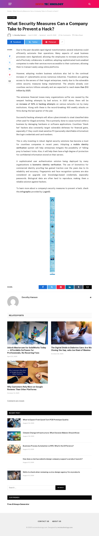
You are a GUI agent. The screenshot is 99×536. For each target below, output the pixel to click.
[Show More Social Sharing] (62, 42)
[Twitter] (9, 62)
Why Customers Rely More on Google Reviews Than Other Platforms (25, 388)
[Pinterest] (9, 74)
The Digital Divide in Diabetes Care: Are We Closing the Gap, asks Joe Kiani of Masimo (71, 349)
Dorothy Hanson (20, 35)
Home (9, 11)
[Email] (9, 81)
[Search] (89, 4)
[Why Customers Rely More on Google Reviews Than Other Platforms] (27, 372)
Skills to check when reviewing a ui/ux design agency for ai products (51, 472)
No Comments (66, 35)
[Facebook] (9, 56)
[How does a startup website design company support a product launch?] (14, 462)
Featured (12, 17)
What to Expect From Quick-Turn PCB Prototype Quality (45, 420)
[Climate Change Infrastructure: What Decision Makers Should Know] (14, 436)
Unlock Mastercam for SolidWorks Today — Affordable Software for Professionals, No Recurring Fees (26, 350)
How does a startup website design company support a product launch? (53, 459)
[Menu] (10, 4)
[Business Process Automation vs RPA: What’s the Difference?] (14, 449)
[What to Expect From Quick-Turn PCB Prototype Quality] (14, 422)
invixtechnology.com (65, 527)
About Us (56, 521)
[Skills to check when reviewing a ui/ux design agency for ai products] (14, 475)
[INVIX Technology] (49, 4)
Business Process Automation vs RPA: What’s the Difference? (48, 446)
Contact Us (43, 521)
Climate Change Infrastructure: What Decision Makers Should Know (51, 433)
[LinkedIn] (9, 68)
